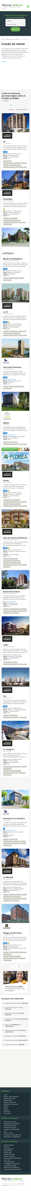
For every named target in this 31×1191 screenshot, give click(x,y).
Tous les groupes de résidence (12, 1169)
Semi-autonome (7, 161)
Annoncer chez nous (9, 1098)
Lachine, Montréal (13, 761)
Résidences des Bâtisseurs (11, 1167)
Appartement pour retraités (12, 1123)
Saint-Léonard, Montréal (15, 325)
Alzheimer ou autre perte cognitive (12, 165)
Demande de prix (11, 379)
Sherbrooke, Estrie (13, 155)
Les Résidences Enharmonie (12, 1163)
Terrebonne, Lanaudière (15, 494)
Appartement (22, 222)
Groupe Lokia (7, 1152)
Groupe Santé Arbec (9, 1156)
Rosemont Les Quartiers (14, 818)
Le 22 (5, 312)
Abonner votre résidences (11, 1096)
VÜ (4, 142)
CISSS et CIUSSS (8, 1133)
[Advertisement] (15, 75)
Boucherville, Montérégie (15, 656)
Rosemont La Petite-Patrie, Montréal (13, 832)
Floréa (6, 480)
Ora (4, 696)
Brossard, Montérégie (14, 212)
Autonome (23, 163)
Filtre (6, 105)
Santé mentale (7, 843)
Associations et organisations (12, 1137)
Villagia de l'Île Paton (12, 933)
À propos (6, 1110)
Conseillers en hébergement (12, 1129)
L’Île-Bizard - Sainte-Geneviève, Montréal (14, 552)
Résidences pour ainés (10, 1122)
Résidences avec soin (10, 1127)
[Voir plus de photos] (15, 122)
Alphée (6, 423)
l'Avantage (7, 199)
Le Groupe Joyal (12, 604)
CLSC (5, 1131)
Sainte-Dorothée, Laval (14, 381)
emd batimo (11, 274)
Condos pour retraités (10, 1125)
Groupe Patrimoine (9, 1154)
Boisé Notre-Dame (11, 592)
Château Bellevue (8, 1145)
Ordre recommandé (21, 109)
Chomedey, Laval (13, 603)
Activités (6, 1106)
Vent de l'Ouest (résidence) (15, 538)
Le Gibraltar (8, 877)
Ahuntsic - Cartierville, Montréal (17, 709)
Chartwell (11, 382)
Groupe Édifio (7, 1150)
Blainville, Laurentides (14, 272)
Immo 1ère (7, 1160)
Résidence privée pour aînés (10, 167)
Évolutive (23, 841)
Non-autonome (22, 331)
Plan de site (7, 1111)
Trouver (14, 29)
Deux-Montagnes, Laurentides (16, 436)
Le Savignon (8, 749)
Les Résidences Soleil (10, 1165)
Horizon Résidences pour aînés (17, 948)
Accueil (3, 39)
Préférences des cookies (11, 1104)
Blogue (6, 1108)
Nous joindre (7, 1113)
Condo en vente (23, 167)
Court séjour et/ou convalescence (11, 163)
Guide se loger (8, 1100)
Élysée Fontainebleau (12, 259)
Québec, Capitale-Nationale (15, 889)
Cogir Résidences (13, 438)
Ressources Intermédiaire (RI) (12, 1135)
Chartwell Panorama (12, 367)
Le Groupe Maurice (13, 157)
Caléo (5, 645)
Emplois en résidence (10, 1102)
